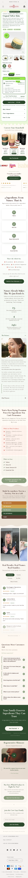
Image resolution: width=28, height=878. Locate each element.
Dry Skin (18, 578)
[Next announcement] (25, 2)
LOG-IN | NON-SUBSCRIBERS (10, 843)
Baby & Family (14, 581)
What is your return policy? (11, 692)
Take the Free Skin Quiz (13, 798)
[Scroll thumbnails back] (3, 58)
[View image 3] (16, 57)
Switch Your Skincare (13, 281)
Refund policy (23, 872)
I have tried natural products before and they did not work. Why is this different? (12, 659)
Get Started (13, 728)
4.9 (5, 11)
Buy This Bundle (14, 158)
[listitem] (14, 214)
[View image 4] (22, 57)
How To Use (6, 117)
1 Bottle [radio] (5, 74)
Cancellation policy (19, 874)
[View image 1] (5, 57)
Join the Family (14, 824)
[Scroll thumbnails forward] (24, 58)
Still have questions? (7, 653)
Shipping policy (19, 876)
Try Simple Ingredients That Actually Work (13, 480)
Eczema (19, 575)
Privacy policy (16, 872)
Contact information (10, 874)
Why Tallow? (7, 109)
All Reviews (10, 575)
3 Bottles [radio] (11, 74)
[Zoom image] (23, 52)
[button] (3, 6)
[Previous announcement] (3, 2)
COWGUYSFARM (8, 872)
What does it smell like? (10, 686)
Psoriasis (10, 578)
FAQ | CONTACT (7, 840)
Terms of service (11, 876)
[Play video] (10, 544)
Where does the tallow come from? (11, 698)
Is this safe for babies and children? (11, 674)
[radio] (14, 85)
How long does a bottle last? (11, 680)
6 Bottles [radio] (18, 74)
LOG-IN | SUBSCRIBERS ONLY (11, 836)
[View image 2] (10, 57)
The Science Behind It (14, 178)
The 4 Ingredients (8, 113)
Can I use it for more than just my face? (12, 667)
